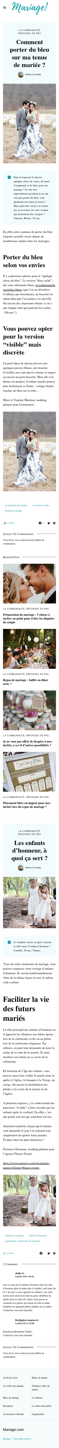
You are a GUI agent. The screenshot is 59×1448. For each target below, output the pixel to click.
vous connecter (22, 539)
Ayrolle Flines (33, 74)
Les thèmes (37, 1397)
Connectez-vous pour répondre (17, 1310)
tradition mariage (13, 510)
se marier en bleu (41, 505)
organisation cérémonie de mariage (22, 1241)
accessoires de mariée (16, 505)
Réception (8, 1405)
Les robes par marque (13, 1385)
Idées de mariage (11, 1397)
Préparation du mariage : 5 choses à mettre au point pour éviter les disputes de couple (28, 618)
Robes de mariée (40, 1377)
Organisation (38, 1414)
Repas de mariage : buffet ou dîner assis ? (25, 682)
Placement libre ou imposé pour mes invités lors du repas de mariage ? (26, 805)
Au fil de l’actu (10, 1377)
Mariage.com (13, 1430)
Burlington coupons (25, 1320)
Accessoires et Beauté (13, 1414)
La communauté (29, 30)
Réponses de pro (29, 33)
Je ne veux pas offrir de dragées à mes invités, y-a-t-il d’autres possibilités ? (27, 743)
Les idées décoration (41, 1405)
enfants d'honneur (38, 1235)
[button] (4, 7)
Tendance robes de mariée (41, 1387)
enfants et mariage (14, 1235)
